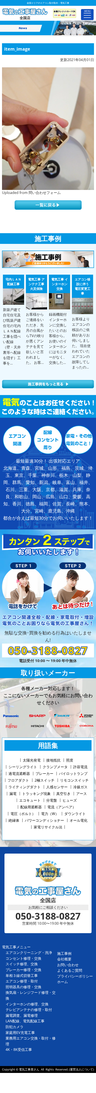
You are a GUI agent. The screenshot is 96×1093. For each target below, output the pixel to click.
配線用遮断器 (31, 807)
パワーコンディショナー (44, 820)
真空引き (63, 793)
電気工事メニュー (16, 947)
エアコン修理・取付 (22, 981)
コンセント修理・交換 (23, 958)
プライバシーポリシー (75, 976)
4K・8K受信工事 (19, 1049)
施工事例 (64, 953)
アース (81, 793)
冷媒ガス (80, 786)
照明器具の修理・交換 (23, 986)
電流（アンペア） (61, 807)
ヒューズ (70, 800)
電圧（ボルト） (22, 813)
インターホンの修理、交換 (27, 1004)
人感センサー (57, 786)
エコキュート (30, 800)
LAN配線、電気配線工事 (25, 1021)
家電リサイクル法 (48, 827)
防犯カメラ (14, 1026)
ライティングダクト (24, 786)
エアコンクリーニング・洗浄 (29, 952)
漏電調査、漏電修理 (22, 1015)
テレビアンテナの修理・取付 (29, 1009)
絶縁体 (13, 820)
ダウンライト (75, 813)
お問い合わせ (68, 964)
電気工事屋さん (29, 1069)
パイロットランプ (73, 773)
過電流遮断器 (19, 773)
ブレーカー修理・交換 (23, 969)
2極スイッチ (44, 780)
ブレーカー (44, 773)
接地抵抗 (53, 760)
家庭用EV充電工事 (20, 1032)
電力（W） (50, 813)
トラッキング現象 (36, 793)
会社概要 (64, 959)
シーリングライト (22, 766)
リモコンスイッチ (74, 780)
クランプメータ (55, 766)
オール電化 (79, 820)
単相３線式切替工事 (22, 975)
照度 (69, 760)
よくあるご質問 (69, 970)
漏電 (13, 793)
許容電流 (80, 766)
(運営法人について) (81, 1069)
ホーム (62, 981)
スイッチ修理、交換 (22, 963)
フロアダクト (18, 780)
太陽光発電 (32, 760)
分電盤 (51, 800)
